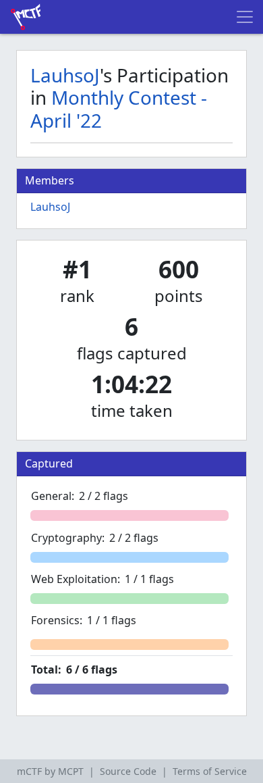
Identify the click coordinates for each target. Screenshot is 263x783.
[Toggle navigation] (245, 17)
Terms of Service (210, 771)
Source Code (128, 771)
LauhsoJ (65, 75)
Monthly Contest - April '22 (118, 108)
